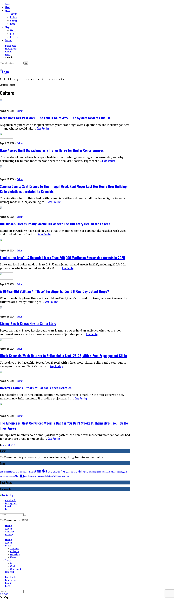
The (22, 476)
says (4, 476)
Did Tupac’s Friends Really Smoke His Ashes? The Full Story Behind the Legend (55, 223)
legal (90, 471)
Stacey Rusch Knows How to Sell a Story (28, 323)
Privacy (9, 534)
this (29, 476)
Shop (7, 27)
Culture (13, 17)
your (68, 476)
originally (120, 471)
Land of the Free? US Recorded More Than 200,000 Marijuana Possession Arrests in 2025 (62, 257)
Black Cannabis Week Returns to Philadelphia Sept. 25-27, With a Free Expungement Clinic (63, 355)
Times (39, 476)
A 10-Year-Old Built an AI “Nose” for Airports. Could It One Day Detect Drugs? (54, 291)
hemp (75, 472)
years (64, 476)
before (30, 472)
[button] (26, 63)
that (17, 476)
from (63, 471)
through (33, 476)
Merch (13, 30)
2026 (2, 472)
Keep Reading (43, 128)
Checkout (14, 37)
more (107, 472)
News (12, 23)
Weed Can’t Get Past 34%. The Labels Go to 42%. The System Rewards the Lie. (55, 117)
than (13, 476)
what (48, 476)
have (72, 471)
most (111, 471)
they (25, 476)
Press (7, 10)
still (10, 476)
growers (68, 472)
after (10, 471)
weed (44, 476)
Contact (8, 40)
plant (1, 476)
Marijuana (95, 471)
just (87, 472)
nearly (114, 472)
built (33, 472)
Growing (13, 20)
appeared (16, 472)
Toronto (13, 14)
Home (7, 4)
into (84, 471)
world (59, 476)
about (6, 471)
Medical (102, 471)
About (7, 7)
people (125, 472)
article (22, 472)
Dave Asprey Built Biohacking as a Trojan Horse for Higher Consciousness (52, 150)
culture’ (50, 472)
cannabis (41, 471)
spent (7, 476)
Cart (12, 33)
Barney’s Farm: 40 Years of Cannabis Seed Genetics (36, 387)
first (59, 471)
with (55, 476)
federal (55, 472)
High (80, 471)
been (25, 472)
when (51, 476)
